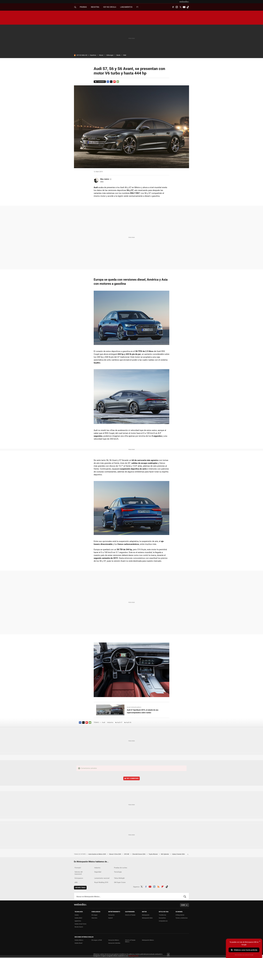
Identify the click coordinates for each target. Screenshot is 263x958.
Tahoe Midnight (119, 878)
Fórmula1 (78, 868)
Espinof (110, 918)
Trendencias (162, 915)
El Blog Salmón (180, 915)
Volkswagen (109, 55)
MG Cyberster (165, 854)
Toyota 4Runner (153, 854)
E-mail (118, 81)
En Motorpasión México (134, 707)
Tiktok (188, 7)
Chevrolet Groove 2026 (139, 854)
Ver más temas (80, 887)
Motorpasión (145, 915)
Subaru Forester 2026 (178, 854)
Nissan (101, 55)
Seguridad (97, 872)
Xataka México (79, 940)
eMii (76, 882)
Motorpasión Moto (147, 918)
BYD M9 (126, 854)
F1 (137, 7)
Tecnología (118, 872)
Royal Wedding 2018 (101, 882)
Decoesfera (162, 918)
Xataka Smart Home (80, 924)
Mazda (118, 55)
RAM (124, 55)
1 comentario (101, 81)
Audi (103, 722)
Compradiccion (163, 921)
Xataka (77, 915)
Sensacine (111, 915)
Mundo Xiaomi (79, 927)
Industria (95, 7)
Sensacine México (113, 940)
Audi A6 (128, 722)
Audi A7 (119, 722)
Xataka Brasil (78, 943)
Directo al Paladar (130, 915)
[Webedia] (184, 1)
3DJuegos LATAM (96, 940)
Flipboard (114, 81)
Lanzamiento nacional (101, 878)
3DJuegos (94, 915)
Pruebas (83, 7)
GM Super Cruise (120, 882)
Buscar (185, 896)
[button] (106, 179)
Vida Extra (94, 918)
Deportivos (93, 55)
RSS (158, 886)
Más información (133, 956)
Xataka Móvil (78, 918)
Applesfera (78, 921)
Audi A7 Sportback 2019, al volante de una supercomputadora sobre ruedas (142, 711)
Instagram (176, 7)
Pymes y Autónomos (182, 918)
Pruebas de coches (120, 868)
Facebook (173, 7)
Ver (132, 778)
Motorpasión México (148, 940)
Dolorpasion (79, 878)
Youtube (184, 7)
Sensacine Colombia (114, 943)
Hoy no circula (109, 7)
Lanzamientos (126, 7)
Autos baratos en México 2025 (97, 854)
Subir (183, 905)
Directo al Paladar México (130, 941)
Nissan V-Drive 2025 (115, 854)
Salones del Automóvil (79, 873)
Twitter (180, 7)
